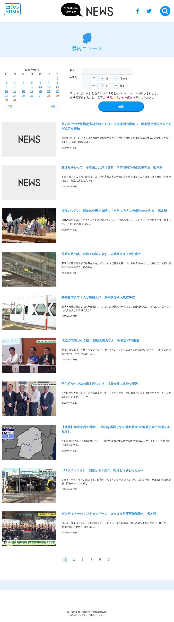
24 (14, 95)
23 (6, 95)
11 (23, 87)
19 (31, 91)
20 (40, 91)
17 (14, 91)
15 (57, 87)
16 (6, 91)
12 (31, 87)
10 (14, 87)
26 (31, 95)
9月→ (54, 106)
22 (57, 91)
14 (48, 87)
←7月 (8, 106)
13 (40, 87)
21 (48, 91)
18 (23, 91)
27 (40, 95)
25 (23, 95)
